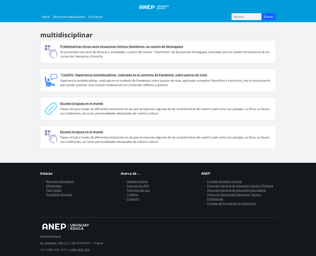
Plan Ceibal (53, 190)
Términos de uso (138, 190)
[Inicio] (158, 7)
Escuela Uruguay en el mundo (81, 103)
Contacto (95, 16)
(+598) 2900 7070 (79, 249)
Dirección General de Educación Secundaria (236, 190)
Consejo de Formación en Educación (231, 203)
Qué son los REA (138, 186)
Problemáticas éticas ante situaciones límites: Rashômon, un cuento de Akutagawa (121, 46)
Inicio (46, 16)
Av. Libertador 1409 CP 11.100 (58, 243)
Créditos (132, 195)
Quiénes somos (137, 181)
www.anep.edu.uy (50, 236)
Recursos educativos (69, 16)
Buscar (268, 17)
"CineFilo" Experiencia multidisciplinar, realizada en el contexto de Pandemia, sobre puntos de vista (133, 75)
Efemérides (53, 186)
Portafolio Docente (59, 195)
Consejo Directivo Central (224, 181)
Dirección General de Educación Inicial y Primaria (240, 186)
